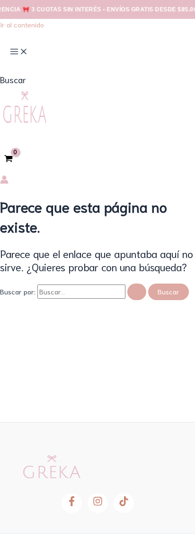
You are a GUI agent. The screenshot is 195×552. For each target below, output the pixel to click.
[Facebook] (72, 503)
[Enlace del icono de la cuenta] (4, 181)
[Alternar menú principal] (19, 52)
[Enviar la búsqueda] (136, 292)
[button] (13, 79)
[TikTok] (124, 503)
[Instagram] (98, 503)
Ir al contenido (22, 24)
